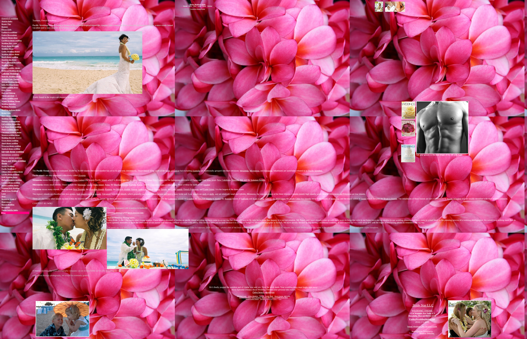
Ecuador (190, 199)
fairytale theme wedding (13, 151)
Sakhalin (245, 199)
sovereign (134, 180)
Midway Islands (123, 189)
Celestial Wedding (10, 73)
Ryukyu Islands (390, 199)
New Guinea (79, 180)
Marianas (82, 185)
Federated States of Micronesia (163, 185)
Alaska (218, 199)
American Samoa (145, 189)
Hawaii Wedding (8, 205)
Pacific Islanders (315, 171)
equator (206, 185)
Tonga (157, 189)
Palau (107, 185)
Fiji (241, 180)
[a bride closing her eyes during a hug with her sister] (469, 337)
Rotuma (108, 189)
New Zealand (79, 189)
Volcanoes (106, 194)
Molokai (209, 6)
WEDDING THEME (422, 310)
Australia (196, 171)
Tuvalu (164, 189)
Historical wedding (10, 18)
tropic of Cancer (173, 171)
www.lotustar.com (135, 213)
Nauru (139, 185)
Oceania (82, 175)
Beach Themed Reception (11, 62)
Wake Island (98, 185)
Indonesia (335, 199)
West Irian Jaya (208, 180)
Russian (228, 199)
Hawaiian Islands (96, 189)
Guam (89, 185)
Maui (194, 6)
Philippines (280, 199)
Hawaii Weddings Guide (198, 4)
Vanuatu (235, 180)
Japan (363, 199)
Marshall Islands (121, 185)
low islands (96, 194)
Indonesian (176, 180)
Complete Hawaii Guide (197, 9)
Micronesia (254, 171)
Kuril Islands (258, 199)
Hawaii (185, 6)
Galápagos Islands (176, 199)
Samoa (134, 189)
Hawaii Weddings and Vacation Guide (422, 327)
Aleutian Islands (205, 199)
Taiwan (268, 199)
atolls (211, 194)
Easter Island (208, 189)
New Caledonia (224, 180)
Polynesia (268, 171)
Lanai (199, 6)
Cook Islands (176, 189)
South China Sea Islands (300, 199)
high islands (82, 194)
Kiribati (132, 185)
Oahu (190, 6)
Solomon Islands (258, 180)
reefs (204, 194)
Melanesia (244, 171)
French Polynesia (190, 189)
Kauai (204, 6)
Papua (195, 180)
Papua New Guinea (155, 180)
